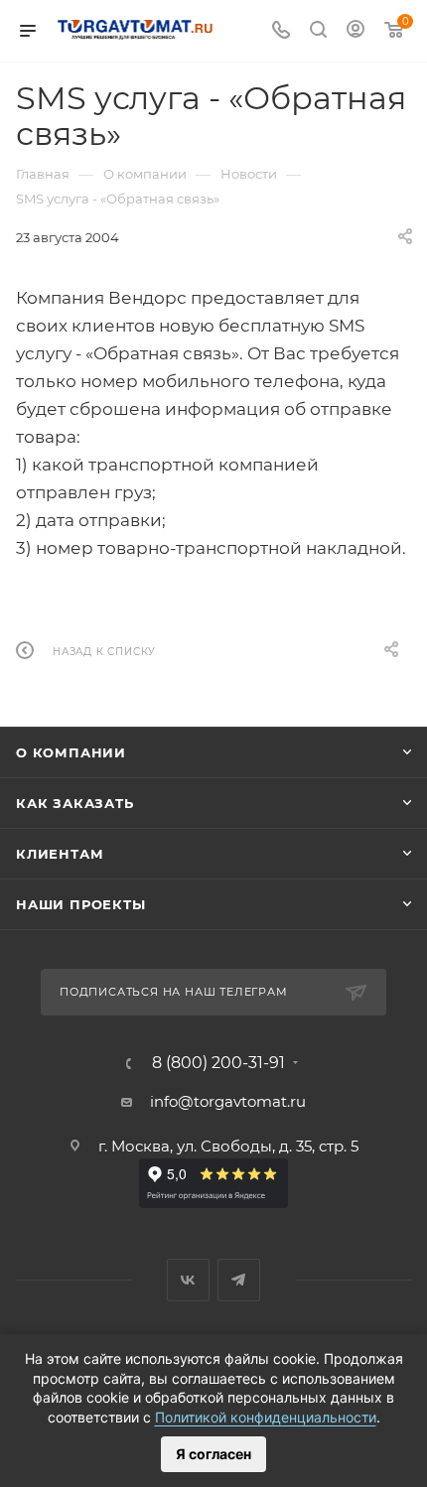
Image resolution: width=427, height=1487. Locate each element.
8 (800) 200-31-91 (218, 1063)
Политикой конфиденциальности (265, 1417)
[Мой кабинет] (355, 31)
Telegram (238, 1280)
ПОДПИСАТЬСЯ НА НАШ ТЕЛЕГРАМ (174, 992)
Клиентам (59, 854)
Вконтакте (188, 1280)
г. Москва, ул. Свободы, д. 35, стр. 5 (228, 1146)
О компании (71, 752)
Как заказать (75, 803)
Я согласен (213, 1453)
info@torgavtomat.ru (228, 1101)
